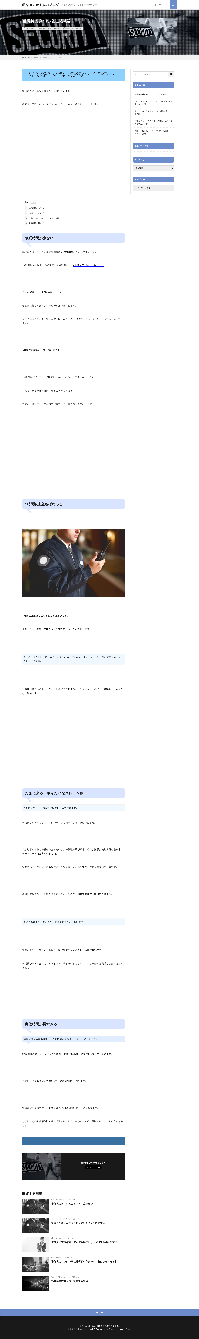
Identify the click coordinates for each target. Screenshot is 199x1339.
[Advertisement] (73, 175)
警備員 (58, 28)
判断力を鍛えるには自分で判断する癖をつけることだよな (153, 132)
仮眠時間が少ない (35, 208)
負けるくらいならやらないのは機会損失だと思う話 (153, 112)
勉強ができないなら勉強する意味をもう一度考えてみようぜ (153, 122)
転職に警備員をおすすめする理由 (69, 1280)
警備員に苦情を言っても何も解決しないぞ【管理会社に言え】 (85, 1242)
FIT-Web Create (100, 1329)
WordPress (125, 1329)
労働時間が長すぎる (36, 223)
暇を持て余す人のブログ (40, 4)
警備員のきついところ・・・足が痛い (72, 1203)
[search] (171, 74)
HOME (27, 57)
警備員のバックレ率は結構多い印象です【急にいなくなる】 (84, 1261)
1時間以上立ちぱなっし (37, 213)
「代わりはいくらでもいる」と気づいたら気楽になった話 (153, 102)
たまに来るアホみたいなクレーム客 (42, 218)
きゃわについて (68, 5)
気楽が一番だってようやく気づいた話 (151, 94)
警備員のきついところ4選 (52, 57)
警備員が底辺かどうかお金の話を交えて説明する (78, 1222)
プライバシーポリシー (87, 5)
